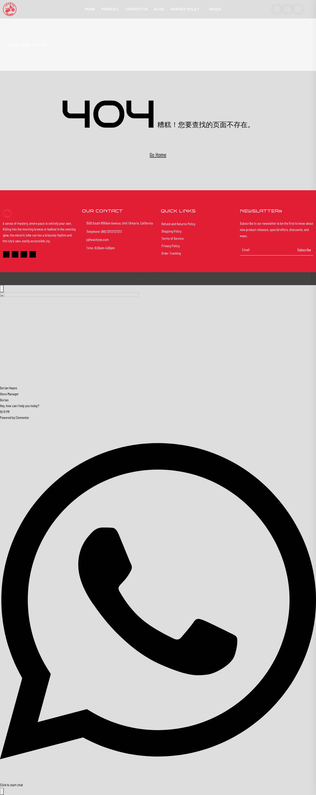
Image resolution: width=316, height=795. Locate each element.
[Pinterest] (32, 254)
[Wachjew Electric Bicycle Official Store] (39, 9)
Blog (159, 9)
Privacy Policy (170, 245)
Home (90, 9)
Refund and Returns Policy (178, 223)
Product (110, 9)
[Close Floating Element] (2, 289)
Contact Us (136, 9)
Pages (215, 9)
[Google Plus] (15, 254)
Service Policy (185, 9)
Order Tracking (171, 253)
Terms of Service (172, 238)
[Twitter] (23, 254)
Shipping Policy (171, 231)
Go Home (158, 154)
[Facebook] (6, 254)
